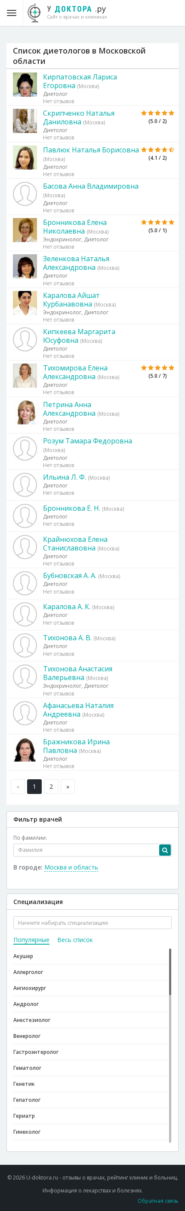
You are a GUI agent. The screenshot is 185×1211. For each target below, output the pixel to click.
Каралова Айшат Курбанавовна (71, 300)
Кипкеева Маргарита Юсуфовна (79, 336)
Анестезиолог (31, 1020)
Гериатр (24, 1115)
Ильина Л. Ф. (64, 477)
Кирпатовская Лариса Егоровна (80, 81)
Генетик (24, 1084)
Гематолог (27, 1068)
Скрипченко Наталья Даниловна (78, 117)
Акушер (23, 956)
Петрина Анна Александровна (69, 409)
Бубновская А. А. (69, 575)
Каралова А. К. (66, 606)
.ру (77, 11)
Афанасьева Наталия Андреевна (78, 710)
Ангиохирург (29, 988)
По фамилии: (30, 837)
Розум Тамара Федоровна (87, 441)
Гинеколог (26, 1131)
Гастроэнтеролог (36, 1052)
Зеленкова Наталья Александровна (76, 263)
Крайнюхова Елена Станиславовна (75, 543)
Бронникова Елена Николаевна (75, 227)
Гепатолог (26, 1099)
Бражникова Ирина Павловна (76, 746)
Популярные (31, 940)
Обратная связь (158, 1201)
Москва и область (71, 867)
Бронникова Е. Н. (71, 508)
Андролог (26, 1004)
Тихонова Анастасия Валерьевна (77, 673)
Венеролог (26, 1036)
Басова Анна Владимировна (91, 186)
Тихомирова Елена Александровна (75, 372)
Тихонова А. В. (67, 637)
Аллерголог (28, 972)
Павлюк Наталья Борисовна (91, 150)
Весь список (75, 940)
